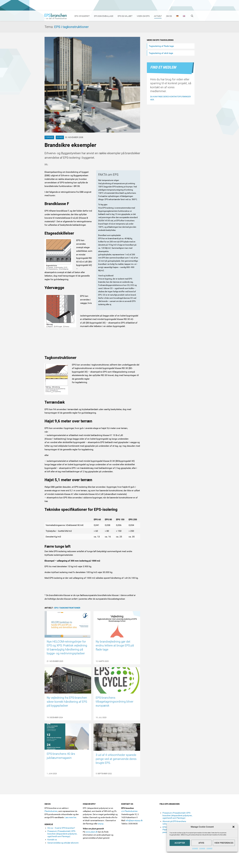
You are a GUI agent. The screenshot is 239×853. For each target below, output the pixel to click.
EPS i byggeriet (82, 16)
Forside (49, 137)
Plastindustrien (51, 811)
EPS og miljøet (125, 16)
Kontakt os (52, 839)
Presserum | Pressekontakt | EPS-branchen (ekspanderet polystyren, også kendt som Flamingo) (62, 833)
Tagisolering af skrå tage (161, 53)
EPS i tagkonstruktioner (71, 27)
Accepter (180, 843)
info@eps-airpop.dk (134, 820)
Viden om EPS (143, 16)
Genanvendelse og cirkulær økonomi (62, 843)
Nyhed (60, 137)
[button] (233, 826)
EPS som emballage (103, 16)
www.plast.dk (92, 832)
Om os (169, 16)
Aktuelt (158, 16)
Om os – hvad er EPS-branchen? (61, 828)
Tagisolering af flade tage (161, 46)
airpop (100, 824)
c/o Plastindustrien (129, 811)
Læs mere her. (71, 817)
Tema (49, 27)
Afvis (201, 843)
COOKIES (195, 848)
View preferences (223, 843)
